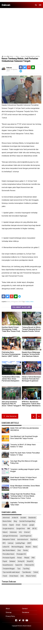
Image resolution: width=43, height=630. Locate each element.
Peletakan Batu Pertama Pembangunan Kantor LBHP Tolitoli (11, 354)
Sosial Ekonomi (8, 565)
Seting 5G (21, 561)
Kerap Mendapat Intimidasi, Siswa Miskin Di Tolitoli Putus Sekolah (25, 487)
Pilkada (26, 557)
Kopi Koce (34, 539)
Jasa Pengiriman (25, 536)
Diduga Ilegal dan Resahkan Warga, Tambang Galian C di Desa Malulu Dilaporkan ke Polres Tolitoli (22, 496)
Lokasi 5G (6, 547)
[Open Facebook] (16, 620)
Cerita (5, 525)
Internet (27, 532)
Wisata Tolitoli (31, 576)
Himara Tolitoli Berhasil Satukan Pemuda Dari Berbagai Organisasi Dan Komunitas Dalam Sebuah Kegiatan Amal (31, 381)
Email (18, 525)
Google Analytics (8, 528)
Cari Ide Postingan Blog (27, 521)
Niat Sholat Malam (9, 550)
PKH (33, 557)
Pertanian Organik (9, 557)
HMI (28, 528)
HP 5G (34, 528)
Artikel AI (15, 517)
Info (20, 532)
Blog (15, 521)
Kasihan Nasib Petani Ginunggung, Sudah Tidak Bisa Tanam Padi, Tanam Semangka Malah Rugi (11, 331)
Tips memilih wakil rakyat (11, 572)
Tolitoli (35, 572)
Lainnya (10, 543)
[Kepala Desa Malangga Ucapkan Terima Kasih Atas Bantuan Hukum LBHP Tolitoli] (31, 343)
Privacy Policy (10, 616)
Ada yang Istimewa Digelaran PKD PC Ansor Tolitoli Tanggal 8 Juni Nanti (11, 405)
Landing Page (20, 543)
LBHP (29, 543)
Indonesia (13, 532)
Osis (19, 550)
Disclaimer (25, 612)
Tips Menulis (26, 572)
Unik (22, 576)
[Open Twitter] (19, 620)
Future (24, 525)
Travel (5, 576)
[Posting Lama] (33, 416)
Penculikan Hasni (8, 554)
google (31, 525)
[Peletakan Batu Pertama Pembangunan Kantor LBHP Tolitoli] (11, 343)
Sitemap (8, 612)
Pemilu (25, 550)
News (32, 301)
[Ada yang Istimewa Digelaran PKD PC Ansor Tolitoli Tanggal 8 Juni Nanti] (11, 393)
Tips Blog (26, 568)
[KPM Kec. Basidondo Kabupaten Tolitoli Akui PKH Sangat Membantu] (31, 393)
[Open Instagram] (23, 620)
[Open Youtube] (27, 620)
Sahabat (12, 561)
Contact (25, 608)
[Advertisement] (21, 31)
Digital (11, 525)
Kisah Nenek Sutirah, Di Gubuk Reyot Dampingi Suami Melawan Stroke (23, 478)
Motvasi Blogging (17, 547)
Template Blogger (9, 568)
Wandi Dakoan (27, 626)
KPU (4, 543)
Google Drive (20, 528)
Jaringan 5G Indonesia (10, 536)
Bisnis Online (7, 521)
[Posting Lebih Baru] (39, 416)
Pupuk (5, 561)
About (8, 608)
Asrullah (23, 517)
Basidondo (32, 517)
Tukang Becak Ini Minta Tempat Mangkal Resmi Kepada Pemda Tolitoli (31, 329)
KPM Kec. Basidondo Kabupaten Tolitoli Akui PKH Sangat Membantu (31, 404)
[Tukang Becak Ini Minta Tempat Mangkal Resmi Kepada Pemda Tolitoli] (31, 318)
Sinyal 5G (30, 561)
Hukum (27, 301)
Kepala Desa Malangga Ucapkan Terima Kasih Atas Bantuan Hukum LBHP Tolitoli (31, 355)
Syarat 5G (18, 565)
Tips (18, 568)
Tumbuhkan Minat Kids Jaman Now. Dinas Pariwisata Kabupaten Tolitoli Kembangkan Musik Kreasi (11, 381)
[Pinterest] (29, 67)
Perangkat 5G (21, 554)
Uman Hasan (13, 576)
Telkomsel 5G (29, 565)
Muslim (28, 547)
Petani (19, 557)
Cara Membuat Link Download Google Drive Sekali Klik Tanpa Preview (24, 437)
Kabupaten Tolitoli (9, 539)
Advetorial (6, 517)
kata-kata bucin (22, 539)
